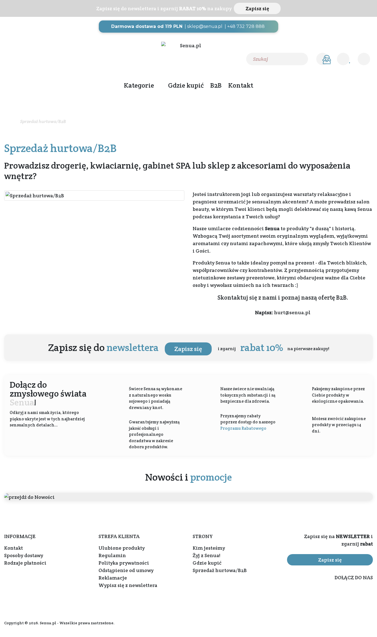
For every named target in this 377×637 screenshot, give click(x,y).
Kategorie (139, 85)
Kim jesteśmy (209, 548)
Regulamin (112, 555)
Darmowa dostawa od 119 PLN (146, 26)
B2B (216, 85)
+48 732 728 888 (246, 26)
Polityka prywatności (124, 563)
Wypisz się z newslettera (128, 585)
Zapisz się (257, 8)
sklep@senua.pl (204, 26)
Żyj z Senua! (206, 555)
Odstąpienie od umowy (126, 570)
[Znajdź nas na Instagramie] (19, 59)
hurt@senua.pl (292, 312)
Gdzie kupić (186, 85)
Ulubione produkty (122, 548)
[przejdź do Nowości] (188, 497)
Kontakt (240, 85)
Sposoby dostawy (23, 555)
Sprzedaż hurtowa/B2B (220, 570)
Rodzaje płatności (25, 563)
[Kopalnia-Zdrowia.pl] (188, 45)
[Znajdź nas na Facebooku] (7, 59)
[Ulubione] (343, 59)
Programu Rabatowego (243, 428)
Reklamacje (113, 578)
